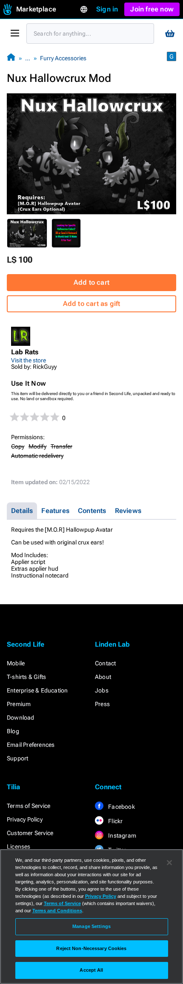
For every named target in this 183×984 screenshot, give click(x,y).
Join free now (152, 9)
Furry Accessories (63, 58)
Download (20, 717)
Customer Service (30, 833)
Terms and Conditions (57, 910)
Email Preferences (30, 744)
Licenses (19, 846)
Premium (19, 704)
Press (102, 704)
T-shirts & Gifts (26, 676)
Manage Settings (91, 926)
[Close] (169, 862)
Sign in (107, 9)
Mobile (16, 663)
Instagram (121, 835)
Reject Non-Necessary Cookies (91, 948)
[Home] (11, 58)
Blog (13, 731)
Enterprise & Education (37, 690)
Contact (105, 663)
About (103, 676)
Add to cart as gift (91, 304)
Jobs (102, 690)
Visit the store (28, 360)
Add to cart (91, 282)
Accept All (91, 970)
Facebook (121, 806)
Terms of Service (28, 805)
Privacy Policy (25, 819)
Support (17, 758)
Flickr (115, 821)
